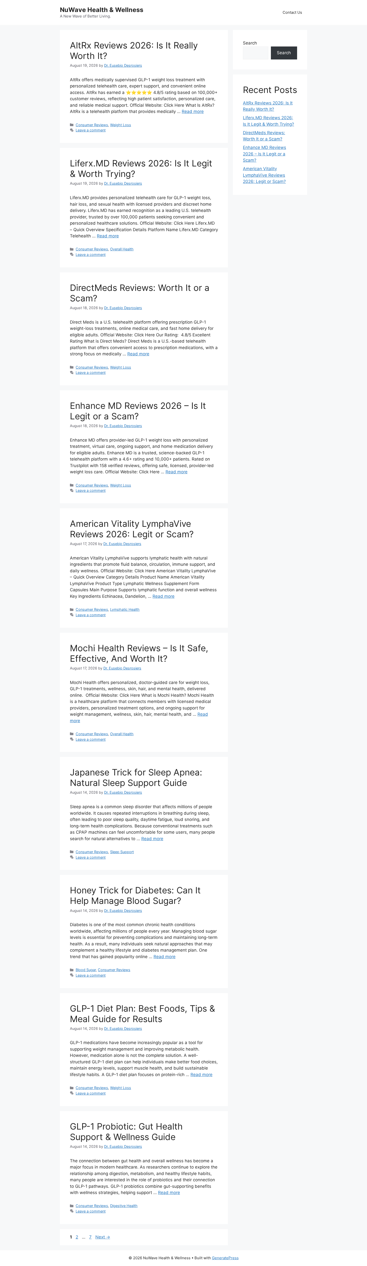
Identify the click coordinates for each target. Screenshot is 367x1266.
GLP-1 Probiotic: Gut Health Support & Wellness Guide (126, 1131)
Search (250, 42)
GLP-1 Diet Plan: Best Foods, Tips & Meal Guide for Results (142, 1013)
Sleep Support (122, 852)
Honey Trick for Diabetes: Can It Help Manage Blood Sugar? (135, 895)
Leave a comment (91, 130)
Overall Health (122, 249)
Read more (193, 111)
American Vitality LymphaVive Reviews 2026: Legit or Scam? (132, 528)
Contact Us (292, 12)
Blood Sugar (86, 970)
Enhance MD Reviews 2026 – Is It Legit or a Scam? (138, 410)
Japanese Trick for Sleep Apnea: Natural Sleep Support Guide (136, 777)
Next (102, 1237)
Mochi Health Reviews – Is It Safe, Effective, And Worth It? (139, 653)
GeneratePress (225, 1258)
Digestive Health (124, 1206)
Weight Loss (120, 125)
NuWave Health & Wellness (101, 9)
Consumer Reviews (92, 125)
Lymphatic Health (125, 609)
